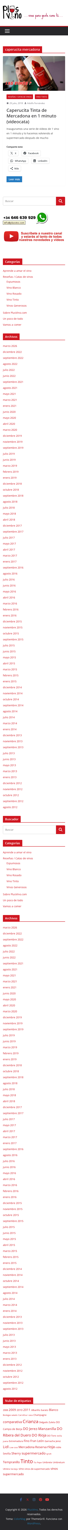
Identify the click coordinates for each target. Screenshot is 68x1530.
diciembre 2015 (12, 621)
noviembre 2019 (12, 441)
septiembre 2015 (13, 639)
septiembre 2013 (13, 747)
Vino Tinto (41, 96)
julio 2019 (9, 453)
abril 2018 (9, 519)
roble (58, 1447)
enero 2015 (10, 681)
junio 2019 (9, 459)
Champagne (39, 1415)
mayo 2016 (9, 591)
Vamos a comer (12, 324)
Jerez (58, 1441)
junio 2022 (9, 376)
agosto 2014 (10, 711)
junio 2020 (9, 411)
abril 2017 (9, 549)
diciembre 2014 (12, 687)
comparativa (12, 1421)
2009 (12, 1410)
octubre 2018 (11, 489)
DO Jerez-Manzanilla (39, 1428)
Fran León (37, 1441)
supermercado (34, 1453)
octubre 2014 (11, 699)
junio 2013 (9, 759)
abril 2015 (9, 663)
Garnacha (50, 1441)
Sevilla (7, 1453)
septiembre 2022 (13, 358)
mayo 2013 (9, 765)
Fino (27, 1441)
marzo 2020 (10, 429)
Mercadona (26, 1447)
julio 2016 (9, 579)
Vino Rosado (14, 293)
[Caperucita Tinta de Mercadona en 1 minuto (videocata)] (34, 73)
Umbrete (47, 1462)
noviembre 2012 (12, 789)
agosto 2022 (10, 364)
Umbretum (59, 1462)
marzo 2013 (10, 771)
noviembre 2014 (12, 693)
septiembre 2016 (13, 567)
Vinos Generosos (17, 305)
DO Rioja (39, 1435)
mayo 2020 (9, 417)
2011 (26, 1409)
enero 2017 (10, 561)
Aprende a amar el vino (17, 270)
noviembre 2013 (12, 741)
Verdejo (14, 1469)
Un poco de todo (13, 318)
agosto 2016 (10, 573)
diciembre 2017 (12, 525)
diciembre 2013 (12, 735)
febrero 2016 (10, 609)
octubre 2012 (11, 795)
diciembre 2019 (12, 435)
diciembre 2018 (12, 483)
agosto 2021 (10, 388)
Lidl (6, 1446)
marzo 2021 (10, 400)
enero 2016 (10, 615)
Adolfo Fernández (36, 103)
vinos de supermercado (37, 1468)
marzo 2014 (10, 723)
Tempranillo (11, 1462)
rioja (51, 1446)
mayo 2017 (9, 543)
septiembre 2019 (13, 447)
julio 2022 (9, 370)
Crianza (30, 1421)
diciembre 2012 (12, 783)
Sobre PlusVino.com (15, 312)
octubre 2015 (11, 633)
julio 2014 (9, 717)
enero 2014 (10, 729)
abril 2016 (9, 597)
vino (21, 1468)
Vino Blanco (14, 287)
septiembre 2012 (13, 801)
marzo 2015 (10, 669)
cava (30, 1415)
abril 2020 (9, 423)
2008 (5, 1410)
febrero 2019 (10, 471)
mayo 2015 (9, 657)
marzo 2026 (10, 346)
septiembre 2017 (13, 531)
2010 (19, 1410)
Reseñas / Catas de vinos (20, 96)
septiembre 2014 (13, 705)
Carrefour (23, 1415)
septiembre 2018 (13, 495)
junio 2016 (9, 585)
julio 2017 (9, 537)
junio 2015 (9, 651)
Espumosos (13, 281)
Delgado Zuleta (47, 1422)
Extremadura (16, 1441)
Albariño (35, 1410)
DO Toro (51, 1435)
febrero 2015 (10, 675)
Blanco (53, 1410)
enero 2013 (10, 777)
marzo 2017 (10, 555)
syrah (48, 1453)
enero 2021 (10, 406)
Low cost (13, 1447)
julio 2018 (9, 507)
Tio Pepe (38, 1462)
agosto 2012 (10, 807)
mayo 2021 (9, 394)
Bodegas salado (10, 1415)
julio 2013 (9, 753)
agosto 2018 (10, 501)
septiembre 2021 (13, 382)
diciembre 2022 (12, 352)
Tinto (26, 1461)
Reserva (41, 1447)
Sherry (16, 1453)
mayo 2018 (9, 513)
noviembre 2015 (12, 627)
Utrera (6, 1468)
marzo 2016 (10, 603)
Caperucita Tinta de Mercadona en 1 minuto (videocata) (31, 115)
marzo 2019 (10, 465)
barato (44, 1410)
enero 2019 (10, 477)
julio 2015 (9, 645)
